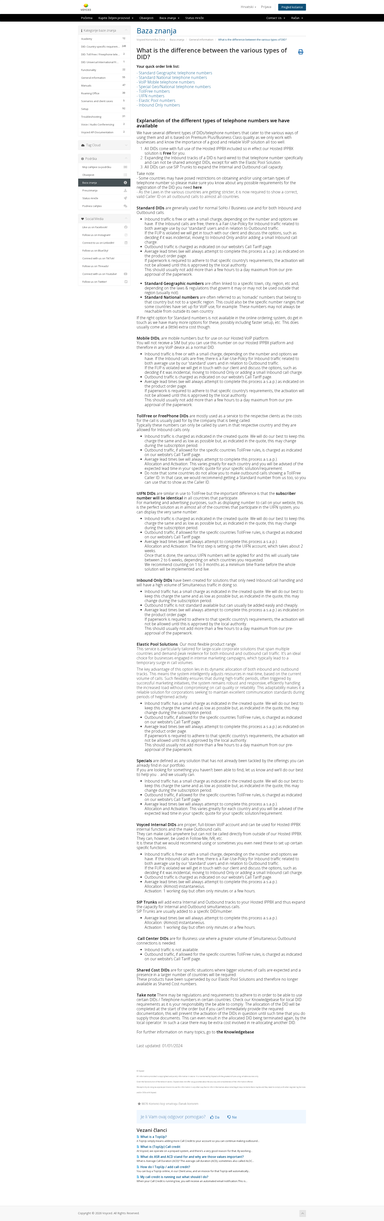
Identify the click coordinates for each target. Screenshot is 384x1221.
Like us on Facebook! (94, 227)
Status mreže (194, 18)
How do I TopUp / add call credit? (165, 1167)
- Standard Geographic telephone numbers (174, 73)
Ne (234, 1117)
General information (201, 39)
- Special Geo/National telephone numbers (174, 86)
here (197, 187)
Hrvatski (247, 7)
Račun (296, 18)
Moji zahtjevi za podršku (96, 167)
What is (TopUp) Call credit (160, 1147)
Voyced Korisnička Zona (151, 39)
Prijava (266, 7)
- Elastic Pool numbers (156, 100)
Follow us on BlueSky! (94, 250)
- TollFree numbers (153, 91)
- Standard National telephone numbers (172, 77)
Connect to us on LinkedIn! (97, 243)
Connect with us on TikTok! (97, 258)
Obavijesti (146, 18)
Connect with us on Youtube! (99, 274)
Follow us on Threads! (95, 266)
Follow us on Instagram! (95, 235)
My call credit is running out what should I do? (174, 1177)
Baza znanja (168, 18)
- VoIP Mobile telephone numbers (166, 82)
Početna (86, 18)
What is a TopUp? (153, 1137)
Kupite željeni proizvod (114, 18)
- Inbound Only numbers (158, 105)
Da (216, 1117)
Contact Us (274, 18)
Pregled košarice (292, 7)
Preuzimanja (89, 190)
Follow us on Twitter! (94, 281)
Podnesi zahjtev (91, 206)
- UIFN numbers (150, 95)
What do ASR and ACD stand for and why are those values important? (192, 1157)
